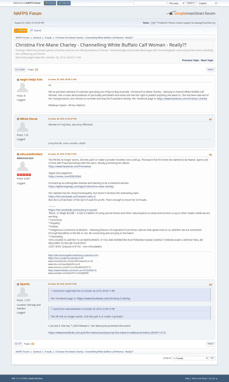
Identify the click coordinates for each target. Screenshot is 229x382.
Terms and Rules (199, 378)
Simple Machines (35, 378)
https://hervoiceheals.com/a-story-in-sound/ (72, 209)
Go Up (18, 343)
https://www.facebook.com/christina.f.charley (182, 98)
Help (187, 378)
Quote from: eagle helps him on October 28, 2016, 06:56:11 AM (83, 290)
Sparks (25, 284)
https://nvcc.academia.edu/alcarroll (65, 258)
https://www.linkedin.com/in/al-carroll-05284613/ (72, 270)
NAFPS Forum (28, 13)
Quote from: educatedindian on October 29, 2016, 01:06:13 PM (83, 308)
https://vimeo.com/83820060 (64, 176)
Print (211, 69)
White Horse (28, 119)
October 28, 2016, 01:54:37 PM (62, 118)
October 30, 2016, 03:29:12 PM (62, 284)
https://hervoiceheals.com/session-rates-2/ (72, 196)
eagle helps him (31, 79)
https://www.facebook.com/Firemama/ (69, 166)
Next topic (207, 60)
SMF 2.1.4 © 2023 (19, 378)
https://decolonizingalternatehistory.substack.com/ (73, 255)
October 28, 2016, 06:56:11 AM (62, 79)
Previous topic (190, 60)
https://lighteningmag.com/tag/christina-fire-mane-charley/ (81, 186)
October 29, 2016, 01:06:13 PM (62, 154)
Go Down (20, 69)
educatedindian (31, 154)
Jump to (167, 357)
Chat (153, 22)
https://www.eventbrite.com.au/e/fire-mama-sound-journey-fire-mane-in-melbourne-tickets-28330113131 (107, 332)
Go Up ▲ (213, 378)
